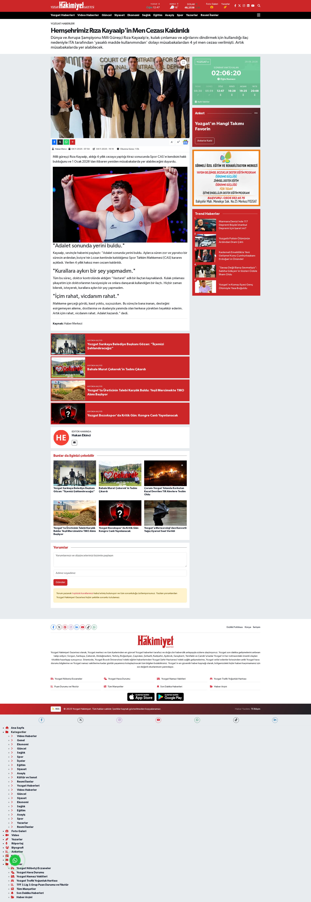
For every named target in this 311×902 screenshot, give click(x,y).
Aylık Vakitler (203, 102)
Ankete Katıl (204, 140)
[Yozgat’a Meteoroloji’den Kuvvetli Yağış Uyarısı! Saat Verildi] (165, 513)
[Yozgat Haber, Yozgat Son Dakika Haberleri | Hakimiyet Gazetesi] (72, 6)
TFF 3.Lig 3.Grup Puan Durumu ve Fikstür (43, 884)
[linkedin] (275, 720)
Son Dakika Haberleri (171, 686)
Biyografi (17, 847)
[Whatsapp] (94, 627)
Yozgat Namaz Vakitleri (173, 679)
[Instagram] (71, 627)
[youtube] (158, 720)
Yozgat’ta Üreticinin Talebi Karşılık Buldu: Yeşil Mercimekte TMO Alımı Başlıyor (74, 531)
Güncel (107, 15)
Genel (21, 740)
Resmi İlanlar (210, 15)
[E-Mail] (74, 442)
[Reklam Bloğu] (226, 177)
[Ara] (259, 6)
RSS (57, 709)
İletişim (256, 627)
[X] (59, 627)
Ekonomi (133, 15)
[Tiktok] (88, 627)
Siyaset (119, 15)
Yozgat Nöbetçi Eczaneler (68, 679)
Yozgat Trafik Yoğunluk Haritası (230, 679)
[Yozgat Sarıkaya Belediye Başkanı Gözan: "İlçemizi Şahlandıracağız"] (74, 473)
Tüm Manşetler (115, 686)
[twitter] (80, 720)
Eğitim (157, 15)
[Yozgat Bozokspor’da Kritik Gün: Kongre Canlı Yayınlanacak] (120, 513)
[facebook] (41, 720)
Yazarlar (192, 15)
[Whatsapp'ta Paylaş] (66, 142)
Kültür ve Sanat (27, 777)
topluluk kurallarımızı (83, 593)
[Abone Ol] (185, 142)
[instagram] (119, 720)
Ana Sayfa (17, 727)
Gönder (60, 582)
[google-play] (170, 696)
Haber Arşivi (220, 686)
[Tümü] (256, 113)
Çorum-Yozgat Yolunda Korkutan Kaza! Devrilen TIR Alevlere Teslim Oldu (165, 491)
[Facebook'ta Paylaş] (54, 142)
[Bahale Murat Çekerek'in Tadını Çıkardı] (120, 473)
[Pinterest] (65, 627)
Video (15, 835)
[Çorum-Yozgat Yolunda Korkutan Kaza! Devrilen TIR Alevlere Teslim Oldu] (165, 473)
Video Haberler (88, 15)
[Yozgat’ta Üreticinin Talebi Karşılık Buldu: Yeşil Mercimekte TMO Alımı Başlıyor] (74, 513)
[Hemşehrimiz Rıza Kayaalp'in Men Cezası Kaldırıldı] (120, 97)
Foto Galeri (18, 831)
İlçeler (21, 761)
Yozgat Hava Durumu (119, 679)
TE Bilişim (255, 709)
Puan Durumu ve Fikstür (66, 686)
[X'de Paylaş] (60, 142)
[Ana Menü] (258, 15)
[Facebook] (53, 627)
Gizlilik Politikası (234, 627)
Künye (248, 627)
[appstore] (141, 696)
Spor (180, 15)
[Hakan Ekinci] (61, 437)
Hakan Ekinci (61, 149)
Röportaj (17, 843)
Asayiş (169, 15)
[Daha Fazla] (72, 142)
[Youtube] (82, 627)
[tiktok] (236, 720)
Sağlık (146, 15)
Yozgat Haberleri (63, 15)
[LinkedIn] (76, 627)
